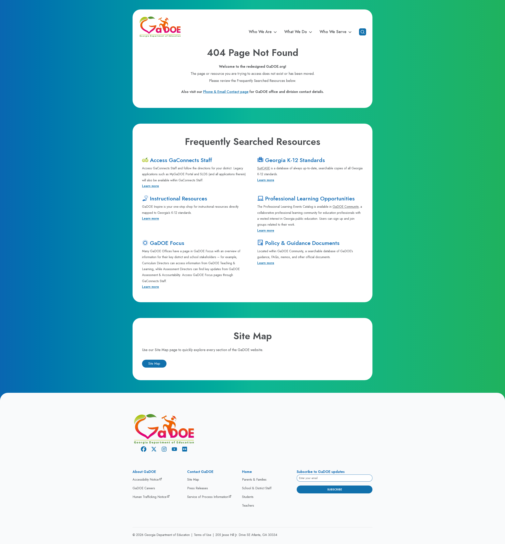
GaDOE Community (345, 206)
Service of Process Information (207, 497)
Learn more (150, 186)
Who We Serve (333, 32)
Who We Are (260, 32)
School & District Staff (256, 488)
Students (247, 497)
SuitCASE (263, 168)
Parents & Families (254, 479)
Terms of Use (202, 535)
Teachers (248, 505)
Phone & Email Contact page (226, 91)
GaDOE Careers (144, 488)
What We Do (295, 32)
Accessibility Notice (146, 479)
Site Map (154, 363)
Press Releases (197, 488)
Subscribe (334, 489)
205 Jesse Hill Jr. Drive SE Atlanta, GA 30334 (246, 535)
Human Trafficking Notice (149, 497)
